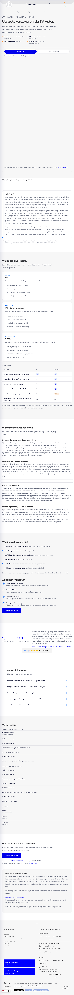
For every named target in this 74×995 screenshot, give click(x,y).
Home (4, 12)
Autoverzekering (25, 12)
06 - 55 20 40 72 (33, 863)
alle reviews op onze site (63, 647)
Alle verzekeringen (10, 941)
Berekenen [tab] (20, 51)
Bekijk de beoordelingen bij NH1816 (43, 647)
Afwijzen (28, 990)
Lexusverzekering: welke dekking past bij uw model (18, 761)
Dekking (6, 242)
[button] (30, 4)
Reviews (4, 817)
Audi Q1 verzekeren (8, 739)
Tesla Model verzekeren (9, 801)
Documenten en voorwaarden (13, 939)
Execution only (20, 897)
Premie (29, 242)
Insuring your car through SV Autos (23, 180)
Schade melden (9, 936)
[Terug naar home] (9, 4)
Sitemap (67, 988)
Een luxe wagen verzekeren (10, 752)
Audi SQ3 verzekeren (8, 756)
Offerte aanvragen (11, 611)
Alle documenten (10, 991)
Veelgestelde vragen (41, 242)
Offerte (53, 242)
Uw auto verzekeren (8, 783)
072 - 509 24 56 (62, 167)
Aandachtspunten (17, 242)
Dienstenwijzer (9, 897)
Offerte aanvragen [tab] (53, 51)
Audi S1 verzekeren (8, 743)
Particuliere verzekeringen (13, 12)
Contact (7, 811)
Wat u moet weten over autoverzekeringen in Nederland (19, 792)
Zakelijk (6, 934)
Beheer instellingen (41, 990)
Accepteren (19, 990)
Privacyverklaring (10, 988)
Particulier (7, 932)
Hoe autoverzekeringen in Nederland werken (16, 748)
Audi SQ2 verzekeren (8, 796)
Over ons (5, 823)
